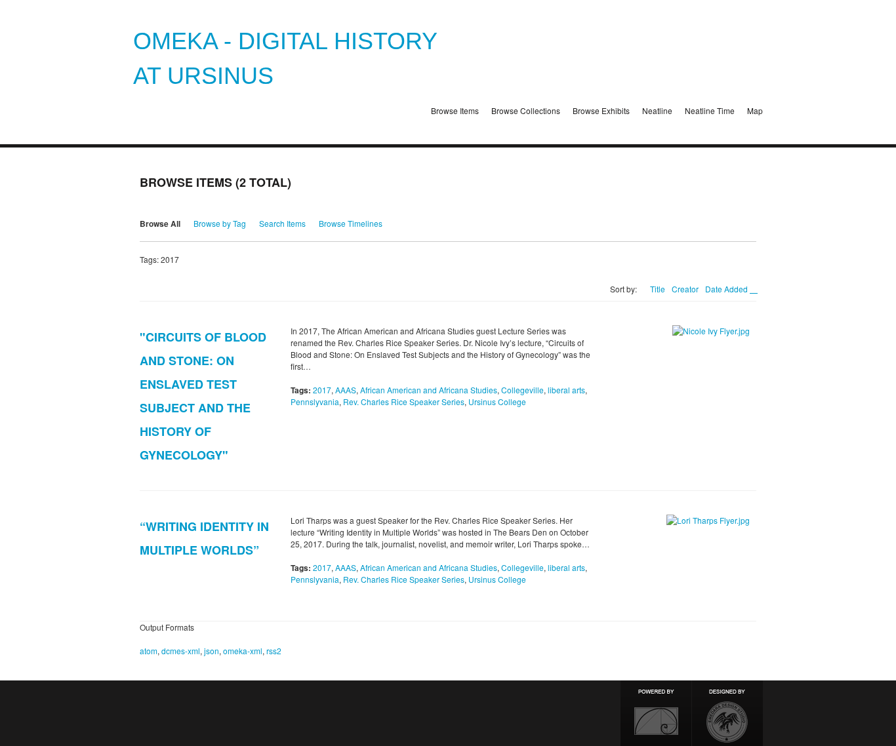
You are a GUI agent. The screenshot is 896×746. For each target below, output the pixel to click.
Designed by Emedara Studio (727, 713)
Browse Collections (525, 110)
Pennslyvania (315, 401)
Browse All (160, 223)
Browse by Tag (219, 223)
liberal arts (566, 389)
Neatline (657, 110)
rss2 (273, 650)
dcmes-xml (180, 650)
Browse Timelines (350, 223)
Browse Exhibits (601, 110)
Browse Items (455, 110)
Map (755, 110)
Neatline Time (710, 110)
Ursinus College (497, 401)
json (211, 650)
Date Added (727, 288)
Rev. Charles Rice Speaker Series (403, 401)
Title (657, 288)
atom (148, 650)
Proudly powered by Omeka (656, 713)
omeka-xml (242, 650)
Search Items (282, 223)
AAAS (345, 389)
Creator (685, 288)
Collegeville (522, 389)
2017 (322, 389)
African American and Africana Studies (428, 389)
